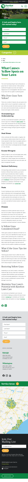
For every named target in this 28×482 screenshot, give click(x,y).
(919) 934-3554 (6, 355)
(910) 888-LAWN (7, 366)
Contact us (8, 297)
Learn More (13, 2)
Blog (4, 60)
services (23, 299)
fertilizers (6, 179)
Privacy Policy (5, 464)
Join (5, 450)
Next (6, 46)
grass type (18, 183)
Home (4, 58)
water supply (19, 121)
